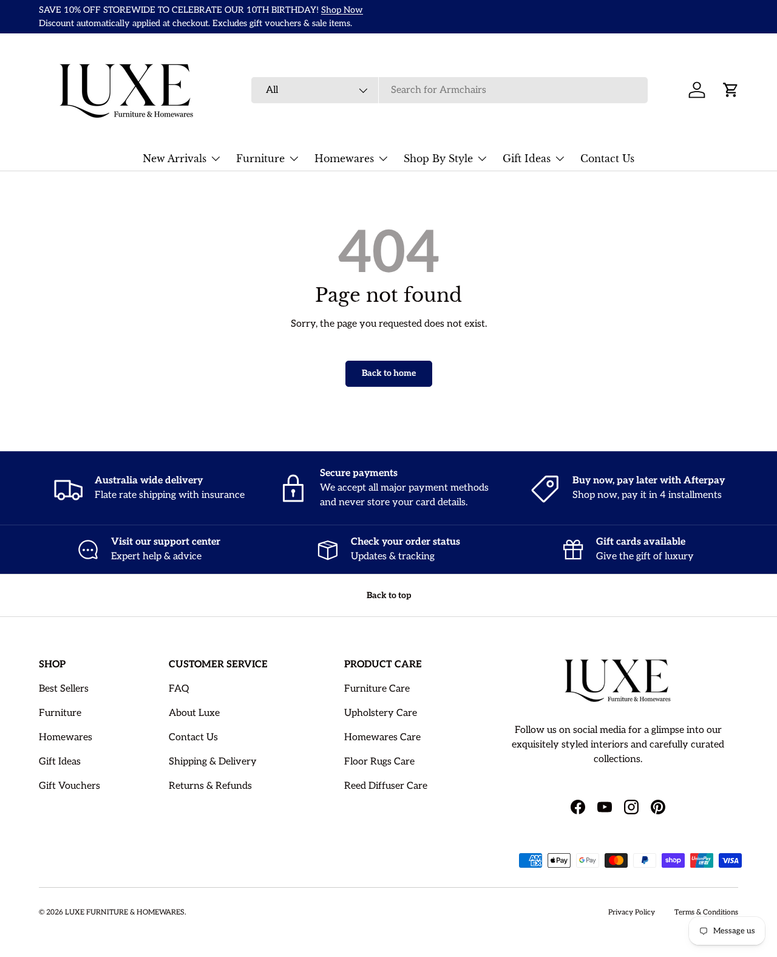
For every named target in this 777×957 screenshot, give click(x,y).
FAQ (179, 689)
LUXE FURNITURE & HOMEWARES (125, 912)
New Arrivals (174, 158)
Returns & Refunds (210, 786)
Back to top (389, 595)
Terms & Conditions (706, 912)
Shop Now (342, 10)
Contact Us (607, 158)
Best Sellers (64, 689)
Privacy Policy (631, 912)
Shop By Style (438, 158)
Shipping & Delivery (213, 762)
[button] (731, 90)
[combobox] (449, 90)
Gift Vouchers (69, 786)
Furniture (260, 158)
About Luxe (194, 713)
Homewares (344, 158)
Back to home (389, 373)
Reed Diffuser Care (385, 786)
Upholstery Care (380, 713)
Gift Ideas (527, 158)
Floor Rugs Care (379, 762)
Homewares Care (382, 737)
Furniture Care (377, 689)
